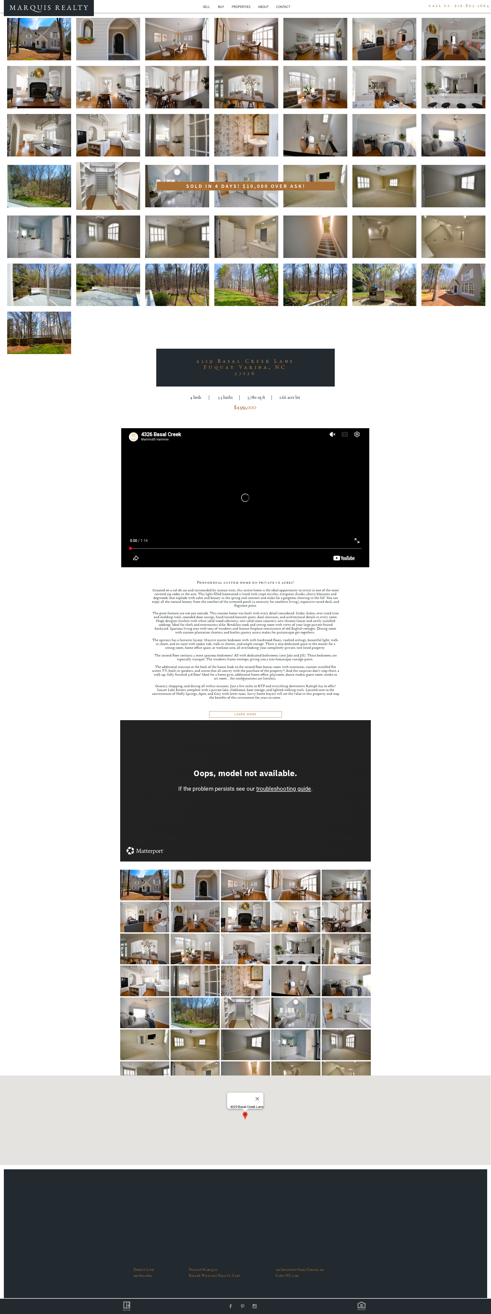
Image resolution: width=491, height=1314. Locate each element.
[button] (144, 885)
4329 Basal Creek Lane (245, 361)
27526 (245, 374)
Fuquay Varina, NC (245, 368)
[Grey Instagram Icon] (255, 1306)
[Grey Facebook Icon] (230, 1306)
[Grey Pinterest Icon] (243, 1306)
